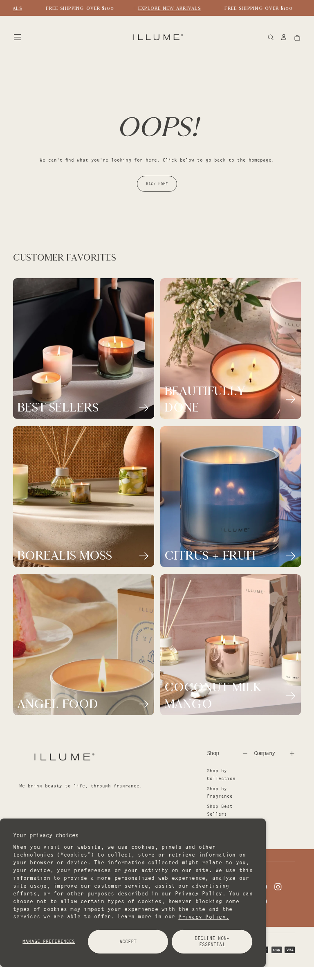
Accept (128, 941)
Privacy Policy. (203, 916)
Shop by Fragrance (220, 792)
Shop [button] (213, 753)
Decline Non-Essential (212, 941)
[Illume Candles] (63, 757)
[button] (17, 37)
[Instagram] (278, 886)
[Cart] (297, 38)
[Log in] (283, 38)
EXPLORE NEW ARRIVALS (165, 8)
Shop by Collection (221, 774)
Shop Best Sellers (220, 810)
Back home (157, 184)
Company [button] (264, 753)
